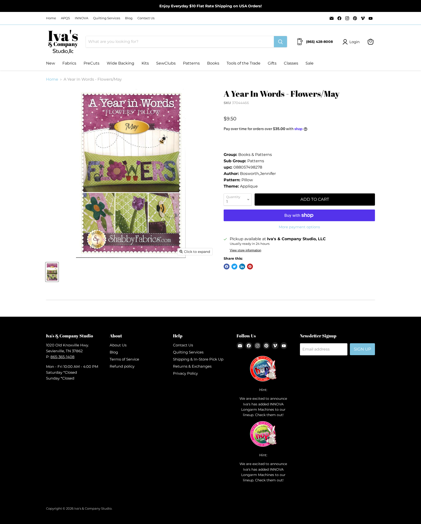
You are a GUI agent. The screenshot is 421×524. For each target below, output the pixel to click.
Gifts (272, 63)
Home (51, 18)
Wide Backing (120, 63)
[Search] (280, 41)
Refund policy (122, 366)
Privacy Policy (185, 373)
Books (213, 63)
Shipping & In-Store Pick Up (198, 359)
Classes (291, 63)
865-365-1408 (62, 356)
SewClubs (166, 63)
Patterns (191, 63)
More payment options (299, 227)
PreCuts (91, 63)
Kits (145, 63)
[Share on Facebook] (227, 266)
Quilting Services (106, 18)
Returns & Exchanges (192, 366)
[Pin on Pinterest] (250, 266)
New (50, 63)
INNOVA (81, 18)
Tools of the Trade (243, 63)
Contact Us (145, 18)
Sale (310, 63)
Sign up (362, 349)
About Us (118, 345)
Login (354, 41)
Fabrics (69, 63)
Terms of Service (124, 359)
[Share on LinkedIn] (242, 266)
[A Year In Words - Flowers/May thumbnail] (52, 272)
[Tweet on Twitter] (234, 266)
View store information (245, 250)
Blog (129, 18)
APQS (65, 18)
